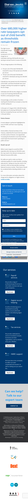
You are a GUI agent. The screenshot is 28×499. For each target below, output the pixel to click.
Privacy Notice (16, 241)
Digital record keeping (16, 301)
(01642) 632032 (14, 11)
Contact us (14, 406)
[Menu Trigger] (25, 3)
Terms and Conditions (13, 422)
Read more (10, 292)
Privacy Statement (17, 254)
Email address (6, 225)
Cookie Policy (9, 254)
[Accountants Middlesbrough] (14, 5)
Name (4, 220)
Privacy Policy (18, 421)
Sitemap (21, 422)
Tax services (15, 327)
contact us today (5, 179)
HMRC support (17, 354)
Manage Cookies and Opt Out (14, 252)
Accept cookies (14, 247)
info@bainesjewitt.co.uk (8, 204)
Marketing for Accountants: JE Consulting (14, 437)
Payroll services (14, 276)
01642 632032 (6, 198)
